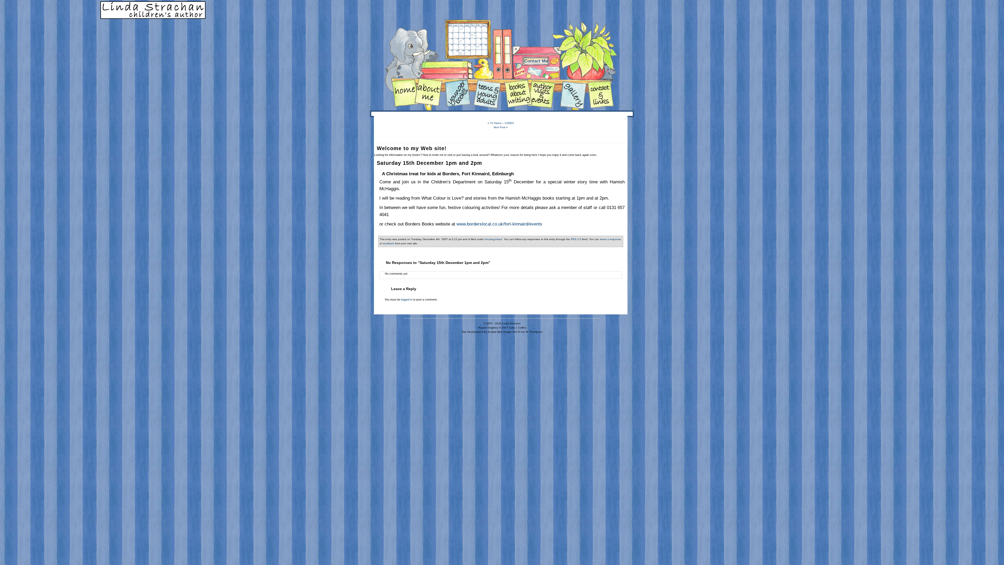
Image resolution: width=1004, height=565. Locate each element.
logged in (406, 299)
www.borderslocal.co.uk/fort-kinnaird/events (499, 224)
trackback (388, 243)
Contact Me (536, 61)
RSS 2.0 (576, 239)
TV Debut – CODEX (502, 123)
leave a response (610, 239)
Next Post (499, 127)
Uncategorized (493, 239)
